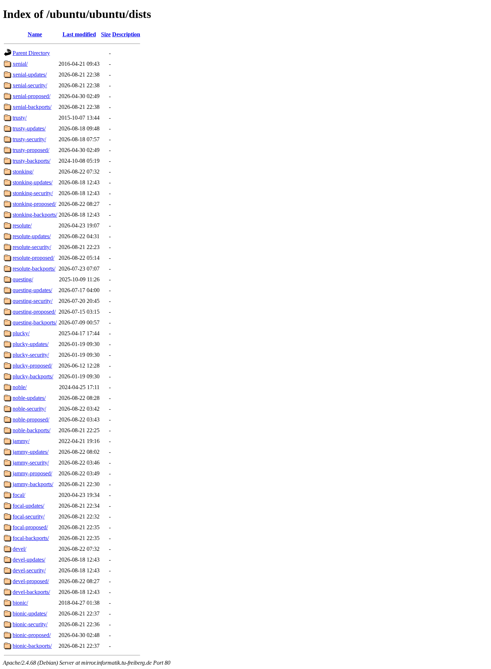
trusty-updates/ (29, 128)
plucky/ (21, 333)
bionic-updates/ (30, 613)
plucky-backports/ (33, 376)
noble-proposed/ (31, 419)
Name (35, 34)
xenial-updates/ (30, 74)
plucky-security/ (31, 355)
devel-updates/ (29, 560)
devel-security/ (29, 570)
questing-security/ (32, 301)
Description (126, 34)
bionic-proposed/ (32, 635)
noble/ (20, 387)
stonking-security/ (33, 193)
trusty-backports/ (31, 161)
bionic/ (20, 603)
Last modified (79, 34)
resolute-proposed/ (33, 258)
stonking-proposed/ (34, 204)
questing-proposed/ (34, 312)
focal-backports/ (31, 538)
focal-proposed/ (30, 527)
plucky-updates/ (31, 344)
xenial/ (20, 64)
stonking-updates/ (32, 182)
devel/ (19, 549)
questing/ (23, 279)
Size (106, 34)
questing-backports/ (35, 322)
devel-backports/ (31, 592)
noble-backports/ (31, 430)
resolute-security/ (32, 247)
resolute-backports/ (34, 269)
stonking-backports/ (35, 215)
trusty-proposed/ (31, 150)
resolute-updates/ (32, 236)
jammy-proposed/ (32, 473)
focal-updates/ (28, 506)
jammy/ (21, 441)
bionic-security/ (30, 624)
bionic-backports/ (32, 646)
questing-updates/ (32, 290)
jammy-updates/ (31, 452)
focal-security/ (29, 516)
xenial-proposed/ (31, 96)
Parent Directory (31, 53)
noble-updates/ (29, 398)
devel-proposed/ (31, 581)
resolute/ (22, 225)
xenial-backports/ (32, 107)
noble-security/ (29, 409)
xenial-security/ (30, 85)
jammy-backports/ (33, 484)
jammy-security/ (31, 463)
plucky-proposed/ (32, 366)
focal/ (19, 495)
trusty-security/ (29, 139)
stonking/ (23, 172)
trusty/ (20, 118)
